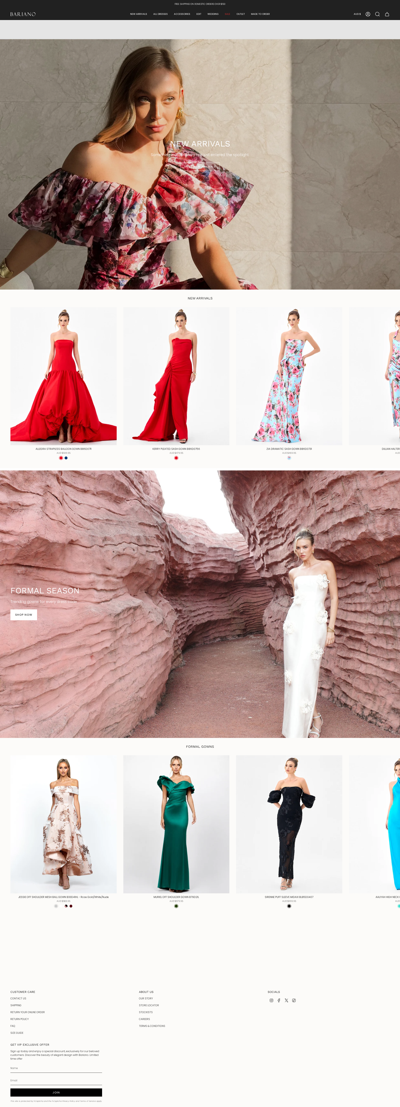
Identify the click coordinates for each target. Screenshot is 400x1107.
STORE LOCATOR (149, 1005)
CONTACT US (18, 998)
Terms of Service (88, 1101)
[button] (138, 14)
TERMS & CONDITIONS (152, 1026)
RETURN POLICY (19, 1019)
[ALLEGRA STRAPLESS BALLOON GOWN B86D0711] (63, 376)
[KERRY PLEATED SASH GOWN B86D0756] (176, 376)
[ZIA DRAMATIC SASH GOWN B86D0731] (289, 376)
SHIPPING (15, 1005)
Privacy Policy (68, 1101)
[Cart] (387, 14)
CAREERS (144, 1019)
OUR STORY (146, 998)
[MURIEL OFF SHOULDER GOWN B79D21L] (176, 824)
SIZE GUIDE (16, 1033)
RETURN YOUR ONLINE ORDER (27, 1012)
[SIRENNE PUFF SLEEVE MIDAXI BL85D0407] (289, 824)
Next (394, 376)
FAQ (12, 1026)
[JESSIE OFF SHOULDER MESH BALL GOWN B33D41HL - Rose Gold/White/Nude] (63, 824)
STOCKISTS (146, 1012)
